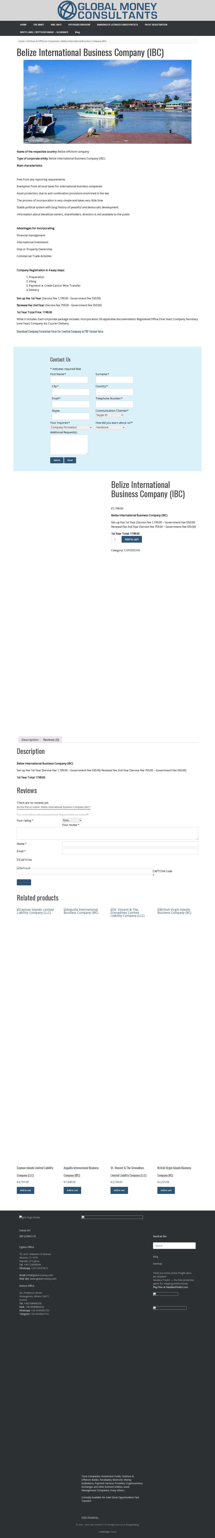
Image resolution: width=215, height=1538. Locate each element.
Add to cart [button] (25, 1190)
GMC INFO (56, 24)
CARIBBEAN (132, 550)
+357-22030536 (32, 1264)
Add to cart (132, 539)
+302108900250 (32, 1303)
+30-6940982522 (35, 1306)
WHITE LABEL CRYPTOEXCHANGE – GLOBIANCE (44, 32)
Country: (102, 386)
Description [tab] (30, 740)
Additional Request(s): (63, 432)
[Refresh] (24, 867)
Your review (70, 825)
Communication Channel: (112, 411)
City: (55, 386)
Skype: (56, 411)
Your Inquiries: (60, 423)
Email (21, 851)
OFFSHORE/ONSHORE (79, 24)
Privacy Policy (132, 1524)
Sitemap (157, 1263)
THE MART (38, 24)
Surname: (102, 374)
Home (21, 41)
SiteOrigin (105, 1531)
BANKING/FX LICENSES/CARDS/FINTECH (117, 24)
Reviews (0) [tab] (51, 740)
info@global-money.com (39, 1275)
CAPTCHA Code (162, 871)
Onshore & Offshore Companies (43, 41)
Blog (77, 32)
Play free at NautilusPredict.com (170, 1287)
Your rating (25, 820)
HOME (23, 24)
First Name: (58, 374)
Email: (56, 398)
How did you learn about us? (114, 423)
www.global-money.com (43, 1278)
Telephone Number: (109, 398)
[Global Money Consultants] (107, 10)
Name (22, 844)
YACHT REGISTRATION (156, 24)
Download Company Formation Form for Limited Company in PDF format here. (60, 331)
